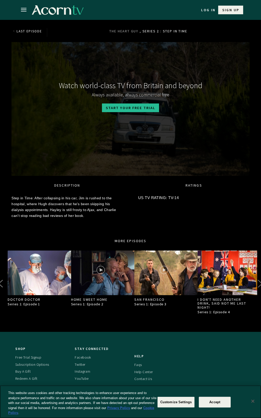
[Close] (252, 401)
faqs (138, 364)
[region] (130, 401)
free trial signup (28, 357)
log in (208, 10)
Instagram (82, 371)
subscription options (32, 364)
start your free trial (130, 108)
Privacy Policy (118, 408)
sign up (230, 10)
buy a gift (23, 371)
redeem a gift (26, 378)
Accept (214, 402)
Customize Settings (176, 402)
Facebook (83, 357)
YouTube (81, 378)
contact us (143, 378)
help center (143, 372)
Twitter (80, 364)
